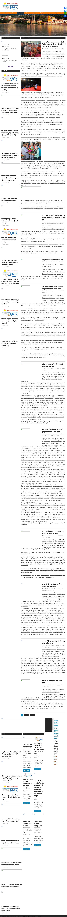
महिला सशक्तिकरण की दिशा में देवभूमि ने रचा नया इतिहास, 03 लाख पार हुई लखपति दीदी (10, 302)
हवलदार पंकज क (5, 64)
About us (1, 916)
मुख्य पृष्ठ (49, 225)
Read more (26, 770)
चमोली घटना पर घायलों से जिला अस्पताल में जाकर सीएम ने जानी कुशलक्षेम (9, 240)
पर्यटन (30, 13)
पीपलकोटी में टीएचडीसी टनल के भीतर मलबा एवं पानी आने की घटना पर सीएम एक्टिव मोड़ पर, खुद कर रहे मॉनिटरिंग (10, 281)
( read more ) (55, 763)
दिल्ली (57, 368)
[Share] (65, 16)
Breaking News (58, 48)
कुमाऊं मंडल (44, 223)
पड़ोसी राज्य (20, 13)
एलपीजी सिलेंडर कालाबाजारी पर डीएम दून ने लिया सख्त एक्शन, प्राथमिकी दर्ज (38, 826)
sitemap (18, 916)
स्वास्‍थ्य (52, 590)
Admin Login (24, 916)
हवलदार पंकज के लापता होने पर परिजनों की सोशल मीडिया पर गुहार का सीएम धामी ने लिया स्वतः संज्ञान (10, 178)
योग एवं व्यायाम (45, 13)
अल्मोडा (58, 645)
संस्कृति (39, 13)
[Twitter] (65, 10)
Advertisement (7, 916)
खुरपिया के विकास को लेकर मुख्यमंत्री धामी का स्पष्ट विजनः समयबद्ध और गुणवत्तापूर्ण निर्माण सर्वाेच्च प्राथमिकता (56, 729)
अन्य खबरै (60, 13)
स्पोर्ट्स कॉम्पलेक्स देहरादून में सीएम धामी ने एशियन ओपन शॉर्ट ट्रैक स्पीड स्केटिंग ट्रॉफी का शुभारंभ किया (10, 155)
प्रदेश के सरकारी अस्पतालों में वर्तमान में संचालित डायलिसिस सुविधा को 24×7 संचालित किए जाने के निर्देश (10, 110)
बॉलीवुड (61, 685)
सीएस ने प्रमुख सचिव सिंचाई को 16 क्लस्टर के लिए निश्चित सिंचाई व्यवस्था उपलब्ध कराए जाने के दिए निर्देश (12, 778)
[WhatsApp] (65, 13)
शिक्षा (56, 13)
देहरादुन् (59, 588)
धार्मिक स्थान (35, 13)
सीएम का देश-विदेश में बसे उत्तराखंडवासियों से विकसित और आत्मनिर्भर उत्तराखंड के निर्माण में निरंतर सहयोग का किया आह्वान (53, 44)
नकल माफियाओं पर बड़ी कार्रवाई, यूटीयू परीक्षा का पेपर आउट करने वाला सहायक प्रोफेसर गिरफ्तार (11, 909)
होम (1, 13)
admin (51, 48)
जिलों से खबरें (4, 71)
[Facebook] (65, 8)
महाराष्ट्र (63, 48)
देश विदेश (26, 13)
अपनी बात (59, 262)
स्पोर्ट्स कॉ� (5, 52)
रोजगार (50, 13)
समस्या (61, 647)
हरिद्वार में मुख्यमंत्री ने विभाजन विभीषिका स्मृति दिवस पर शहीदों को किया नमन (10, 221)
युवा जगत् (63, 368)
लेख (53, 13)
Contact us (14, 916)
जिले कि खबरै (13, 13)
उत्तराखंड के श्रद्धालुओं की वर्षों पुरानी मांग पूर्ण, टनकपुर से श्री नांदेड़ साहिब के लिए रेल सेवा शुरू (53, 217)
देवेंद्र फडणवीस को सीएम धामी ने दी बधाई (52, 260)
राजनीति (4, 13)
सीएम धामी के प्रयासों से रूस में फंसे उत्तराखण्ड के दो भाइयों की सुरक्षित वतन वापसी (10, 321)
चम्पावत (48, 223)
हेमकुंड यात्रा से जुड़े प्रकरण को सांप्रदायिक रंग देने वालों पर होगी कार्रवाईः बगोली (28, 784)
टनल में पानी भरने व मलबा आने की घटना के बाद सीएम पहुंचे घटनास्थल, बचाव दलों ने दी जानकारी (10, 262)
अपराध (25, 734)
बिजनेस (46, 537)
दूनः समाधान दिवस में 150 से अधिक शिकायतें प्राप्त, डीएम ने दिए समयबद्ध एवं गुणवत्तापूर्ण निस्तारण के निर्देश (10, 133)
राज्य (8, 13)
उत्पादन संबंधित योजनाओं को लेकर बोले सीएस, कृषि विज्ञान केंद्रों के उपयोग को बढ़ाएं (10, 343)
